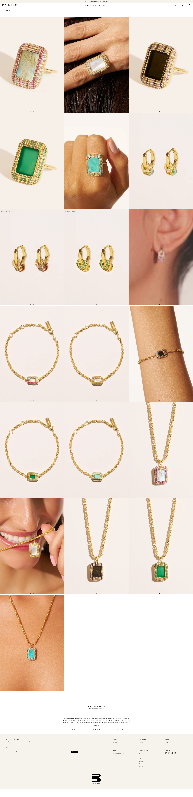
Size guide (142, 766)
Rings (73, 729)
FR (179, 5)
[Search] (175, 5)
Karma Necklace (135, 493)
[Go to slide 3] (33, 111)
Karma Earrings (135, 204)
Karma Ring (5, 108)
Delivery (141, 761)
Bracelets (119, 729)
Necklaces (96, 729)
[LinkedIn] (175, 753)
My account (142, 753)
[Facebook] (166, 753)
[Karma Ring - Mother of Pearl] (96, 65)
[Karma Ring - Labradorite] (32, 65)
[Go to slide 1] (30, 111)
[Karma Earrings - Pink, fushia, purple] (32, 257)
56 (6, 111)
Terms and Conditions (118, 753)
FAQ (140, 769)
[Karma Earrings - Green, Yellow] (96, 257)
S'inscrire (74, 752)
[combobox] (7, 752)
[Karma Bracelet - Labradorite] (32, 354)
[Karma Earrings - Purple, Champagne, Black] (161, 257)
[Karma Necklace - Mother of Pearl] (32, 546)
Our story (115, 742)
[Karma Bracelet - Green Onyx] (32, 450)
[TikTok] (172, 753)
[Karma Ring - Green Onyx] (32, 161)
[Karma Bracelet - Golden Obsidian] (161, 354)
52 (2, 111)
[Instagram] (169, 753)
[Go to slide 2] (32, 111)
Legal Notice (116, 756)
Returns (141, 763)
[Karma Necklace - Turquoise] (32, 643)
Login (166, 742)
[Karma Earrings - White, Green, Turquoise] (161, 161)
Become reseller (143, 745)
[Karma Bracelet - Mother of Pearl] (96, 354)
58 (8, 111)
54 (4, 111)
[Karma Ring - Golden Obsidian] (161, 65)
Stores (141, 742)
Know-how (115, 745)
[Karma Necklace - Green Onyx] (161, 546)
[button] (189, 5)
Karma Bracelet (6, 397)
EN (182, 5)
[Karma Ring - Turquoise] (96, 161)
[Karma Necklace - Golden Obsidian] (96, 546)
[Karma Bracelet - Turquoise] (96, 450)
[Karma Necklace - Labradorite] (161, 450)
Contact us (142, 758)
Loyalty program (169, 745)
